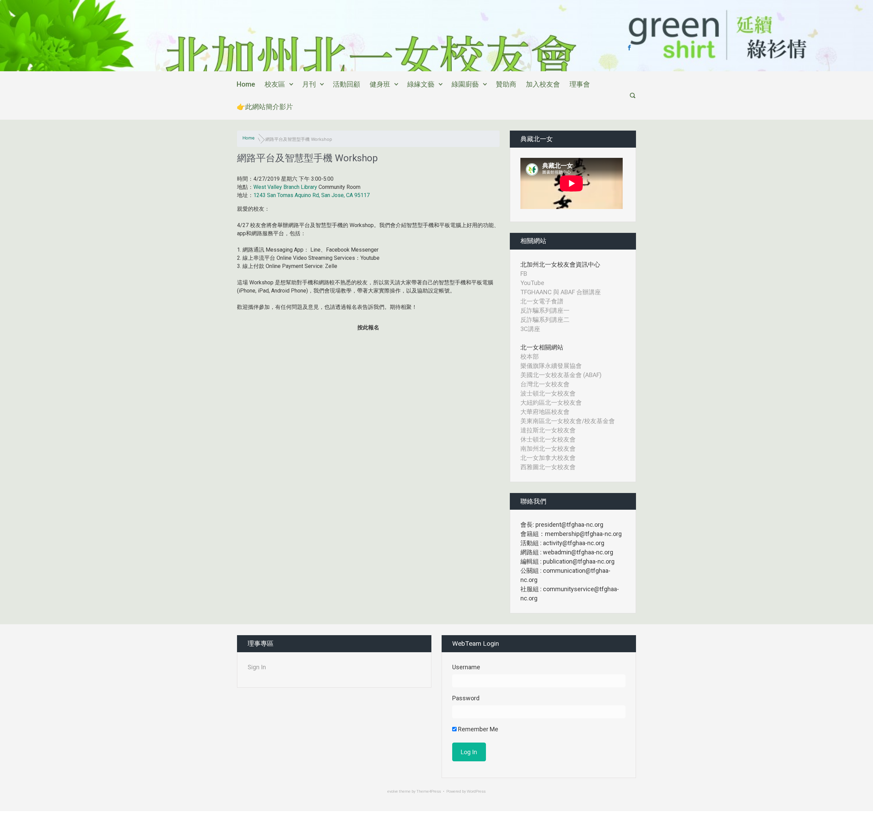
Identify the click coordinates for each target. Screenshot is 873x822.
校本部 (529, 356)
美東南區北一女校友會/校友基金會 (567, 420)
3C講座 (530, 328)
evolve (392, 791)
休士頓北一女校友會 (548, 439)
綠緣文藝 (420, 84)
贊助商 (506, 84)
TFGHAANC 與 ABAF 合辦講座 (560, 292)
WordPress (476, 791)
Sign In (257, 667)
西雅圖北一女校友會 (548, 466)
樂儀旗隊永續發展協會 (551, 365)
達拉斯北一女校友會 (548, 430)
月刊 (309, 84)
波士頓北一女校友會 (548, 393)
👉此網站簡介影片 (265, 107)
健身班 (380, 84)
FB (523, 273)
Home (246, 84)
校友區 (275, 84)
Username (466, 667)
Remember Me (477, 729)
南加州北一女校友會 (548, 448)
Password (465, 698)
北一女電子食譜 (541, 301)
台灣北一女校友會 (544, 384)
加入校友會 (543, 84)
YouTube (532, 282)
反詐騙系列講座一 (544, 310)
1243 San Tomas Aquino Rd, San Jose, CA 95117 (311, 195)
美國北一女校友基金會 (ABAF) (561, 374)
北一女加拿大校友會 (548, 457)
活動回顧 (346, 84)
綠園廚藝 (465, 84)
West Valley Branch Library (285, 187)
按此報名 (368, 327)
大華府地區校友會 (544, 411)
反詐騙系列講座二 (544, 319)
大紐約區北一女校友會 (551, 402)
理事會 (579, 84)
